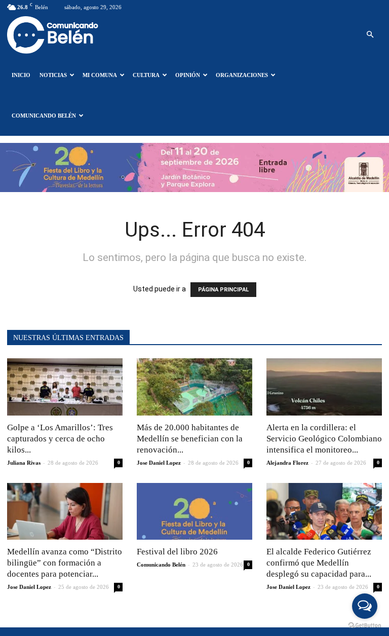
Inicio (21, 75)
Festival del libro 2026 (177, 551)
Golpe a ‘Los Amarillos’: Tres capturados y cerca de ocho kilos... (60, 439)
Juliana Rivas (24, 463)
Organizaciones (242, 75)
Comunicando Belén (44, 116)
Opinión (187, 75)
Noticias (53, 75)
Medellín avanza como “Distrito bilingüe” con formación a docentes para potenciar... (64, 563)
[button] (370, 35)
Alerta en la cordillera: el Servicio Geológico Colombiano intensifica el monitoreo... (324, 439)
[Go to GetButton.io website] (364, 625)
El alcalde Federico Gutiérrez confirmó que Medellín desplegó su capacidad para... (318, 563)
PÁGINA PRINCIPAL (223, 289)
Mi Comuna (100, 75)
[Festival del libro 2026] (194, 511)
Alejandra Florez (287, 463)
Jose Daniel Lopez (159, 463)
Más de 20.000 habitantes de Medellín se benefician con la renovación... (190, 439)
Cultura (146, 75)
